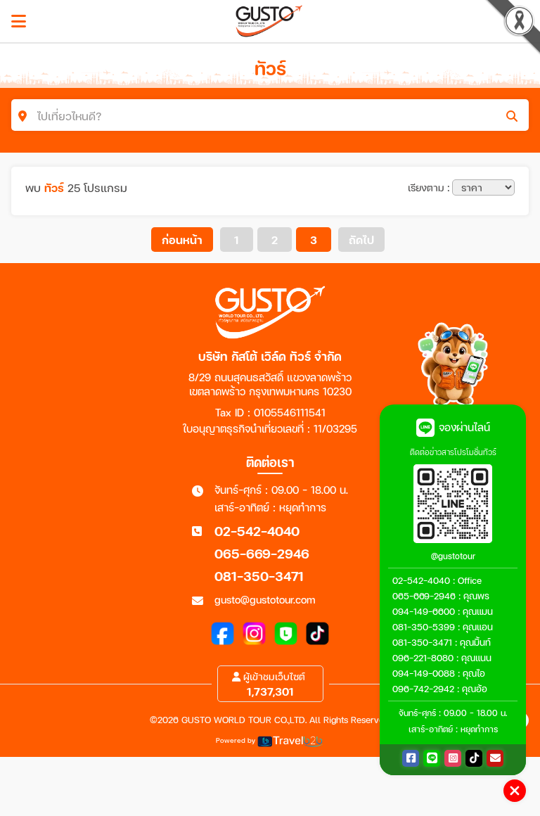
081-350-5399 (423, 626)
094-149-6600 (423, 611)
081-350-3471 (259, 575)
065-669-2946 (261, 553)
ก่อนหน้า (182, 239)
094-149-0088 (423, 673)
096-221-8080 (423, 657)
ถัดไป (361, 239)
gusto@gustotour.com (265, 599)
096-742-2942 (423, 688)
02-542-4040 (257, 530)
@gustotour (453, 556)
